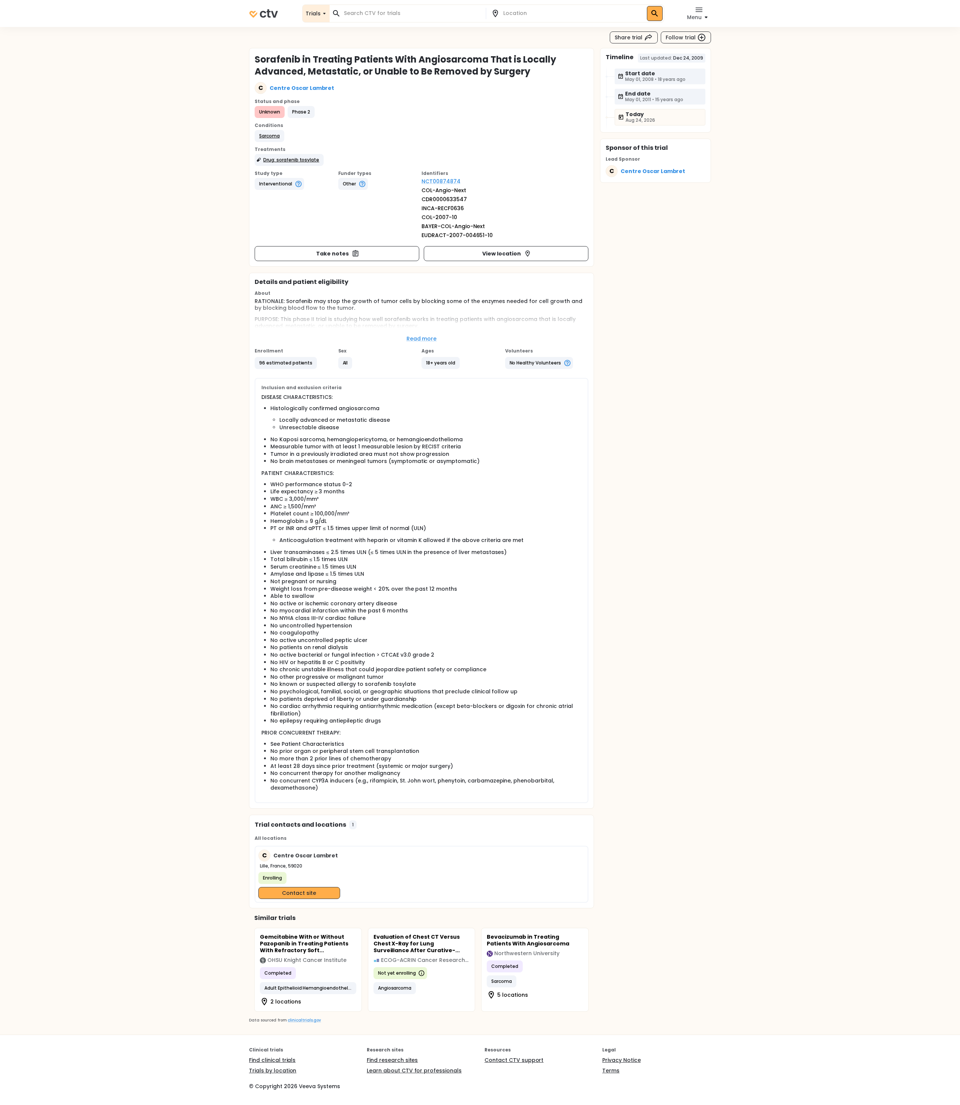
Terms (611, 1070)
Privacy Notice (621, 1060)
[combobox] (412, 13)
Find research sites (392, 1060)
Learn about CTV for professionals (414, 1070)
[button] (269, 136)
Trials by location (272, 1070)
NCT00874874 (441, 181)
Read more (421, 338)
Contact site (299, 893)
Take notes (332, 253)
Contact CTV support (513, 1060)
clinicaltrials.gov (304, 1020)
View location (501, 253)
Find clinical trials (272, 1060)
